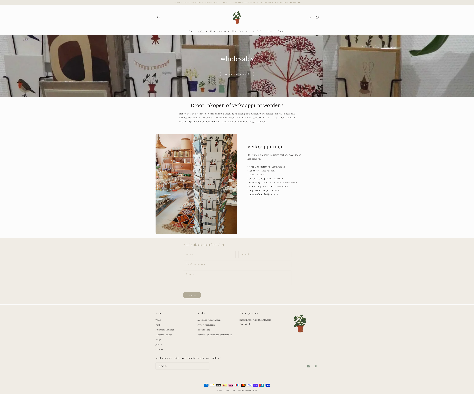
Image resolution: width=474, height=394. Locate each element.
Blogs (158, 339)
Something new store (261, 186)
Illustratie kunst (164, 334)
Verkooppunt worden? (237, 74)
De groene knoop (258, 190)
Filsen (252, 174)
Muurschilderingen (165, 329)
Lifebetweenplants (229, 390)
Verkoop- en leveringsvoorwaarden (215, 334)
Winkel (159, 325)
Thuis (158, 320)
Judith (159, 344)
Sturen (192, 295)
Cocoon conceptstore (260, 178)
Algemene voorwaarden (209, 320)
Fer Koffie (254, 170)
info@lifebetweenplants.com (201, 121)
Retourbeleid (204, 329)
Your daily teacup (258, 182)
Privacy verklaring (206, 325)
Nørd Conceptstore (259, 166)
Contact (159, 349)
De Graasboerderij (259, 194)
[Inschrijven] (205, 366)
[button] (159, 17)
